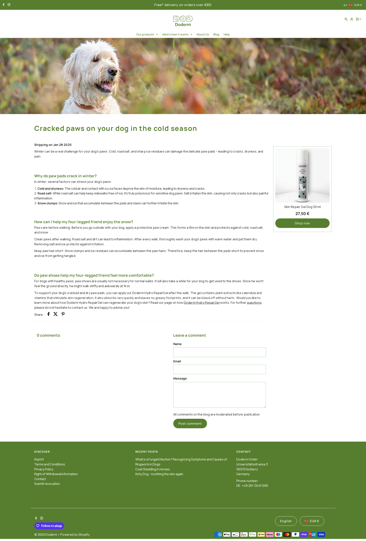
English (286, 521)
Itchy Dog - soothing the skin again (159, 474)
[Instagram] (8, 5)
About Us (203, 34)
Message (180, 378)
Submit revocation (47, 484)
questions (254, 302)
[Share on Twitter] (55, 314)
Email (177, 361)
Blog (216, 34)
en (345, 5)
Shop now (302, 223)
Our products (145, 34)
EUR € (358, 5)
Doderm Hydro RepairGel (202, 302)
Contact (40, 479)
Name (177, 344)
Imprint (39, 459)
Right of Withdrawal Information (56, 474)
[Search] (346, 19)
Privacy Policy (43, 469)
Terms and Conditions (49, 464)
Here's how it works (175, 34)
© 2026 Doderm (46, 534)
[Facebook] (3, 5)
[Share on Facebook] (48, 314)
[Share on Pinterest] (63, 314)
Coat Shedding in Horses (152, 469)
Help (227, 34)
